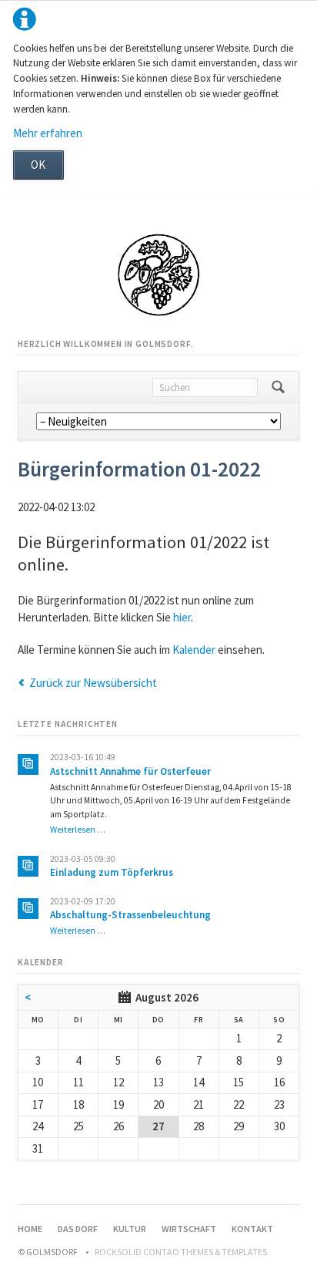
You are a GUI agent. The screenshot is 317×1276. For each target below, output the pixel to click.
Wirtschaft (189, 1228)
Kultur (129, 1228)
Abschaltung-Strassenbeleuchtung (130, 914)
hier (182, 617)
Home (30, 1228)
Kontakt (252, 1228)
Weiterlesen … (77, 829)
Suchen (278, 387)
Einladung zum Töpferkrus (111, 872)
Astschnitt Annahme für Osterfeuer (130, 771)
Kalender (193, 649)
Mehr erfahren (47, 133)
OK (38, 164)
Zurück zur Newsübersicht (93, 682)
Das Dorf (78, 1228)
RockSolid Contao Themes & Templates (181, 1251)
